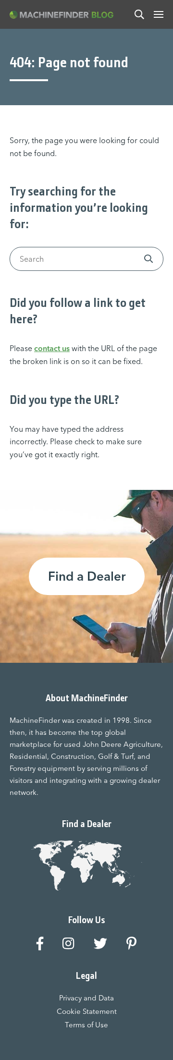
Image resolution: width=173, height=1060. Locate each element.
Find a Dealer (86, 576)
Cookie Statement (87, 1011)
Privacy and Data (86, 997)
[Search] (139, 14)
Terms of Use (86, 1024)
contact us (52, 348)
